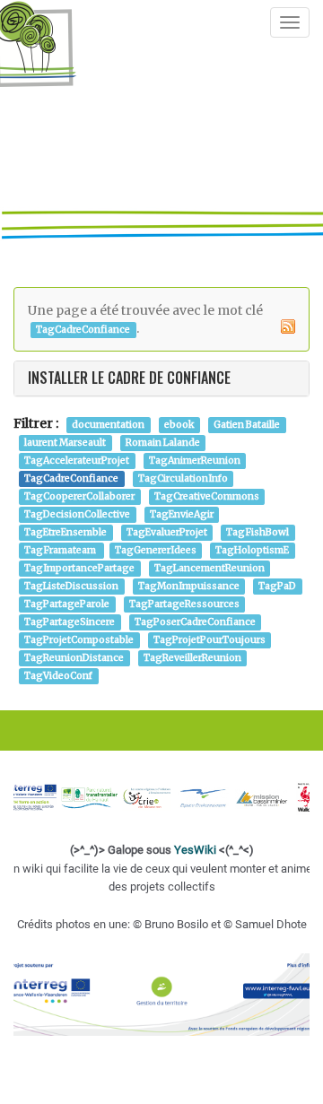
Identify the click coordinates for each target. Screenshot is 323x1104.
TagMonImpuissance (189, 586)
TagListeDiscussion (71, 586)
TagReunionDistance (74, 658)
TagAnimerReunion (194, 460)
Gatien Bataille (247, 424)
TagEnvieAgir (182, 514)
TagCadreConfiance (71, 478)
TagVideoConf (58, 676)
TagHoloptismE (252, 550)
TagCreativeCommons (206, 496)
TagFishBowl (257, 532)
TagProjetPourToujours (209, 640)
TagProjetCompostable (79, 640)
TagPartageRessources (184, 604)
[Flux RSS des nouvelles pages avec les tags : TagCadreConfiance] (288, 326)
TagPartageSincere (69, 622)
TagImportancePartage (79, 568)
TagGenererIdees (155, 550)
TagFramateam (61, 550)
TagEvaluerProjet (167, 532)
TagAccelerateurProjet (76, 460)
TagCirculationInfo (183, 478)
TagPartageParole (66, 604)
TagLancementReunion (209, 568)
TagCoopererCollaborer (79, 496)
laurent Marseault (65, 442)
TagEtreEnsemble (65, 532)
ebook (179, 424)
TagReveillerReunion (192, 658)
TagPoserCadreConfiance (195, 622)
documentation (108, 424)
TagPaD (277, 586)
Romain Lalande (163, 442)
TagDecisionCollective (77, 514)
